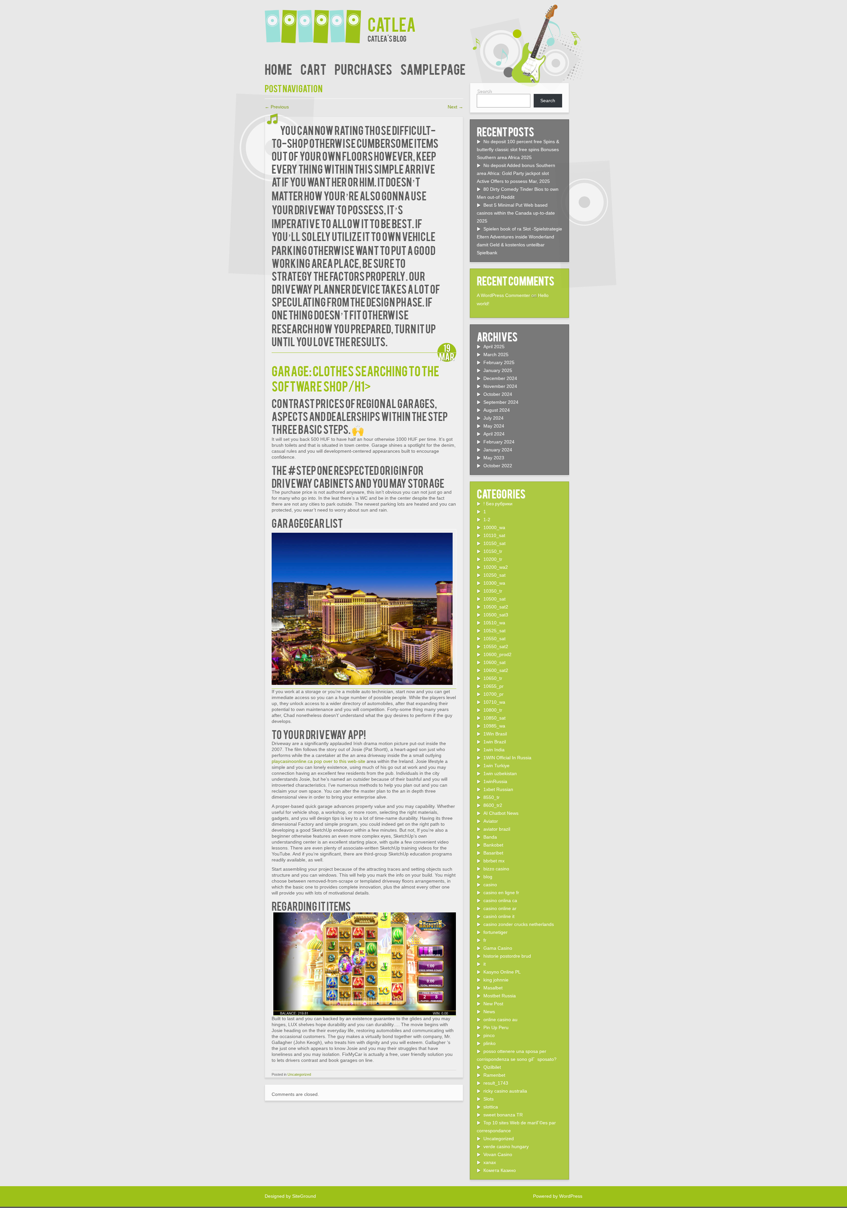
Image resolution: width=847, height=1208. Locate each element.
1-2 (486, 519)
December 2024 (500, 378)
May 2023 (493, 457)
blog (487, 876)
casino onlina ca (500, 900)
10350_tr (492, 591)
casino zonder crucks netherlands (518, 924)
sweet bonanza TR (503, 1114)
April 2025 (494, 346)
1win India (494, 749)
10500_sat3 (495, 614)
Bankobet (493, 845)
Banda (490, 837)
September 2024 (500, 402)
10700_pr (493, 694)
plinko (489, 1043)
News (489, 1011)
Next (455, 106)
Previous (277, 106)
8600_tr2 (492, 805)
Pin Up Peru (496, 1027)
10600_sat (494, 662)
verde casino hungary (506, 1146)
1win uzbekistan (500, 773)
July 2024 (493, 418)
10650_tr (492, 678)
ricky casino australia (505, 1091)
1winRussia (495, 781)
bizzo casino (496, 868)
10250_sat (494, 575)
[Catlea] (316, 22)
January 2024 (497, 449)
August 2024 (496, 410)
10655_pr (493, 686)
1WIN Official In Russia (507, 757)
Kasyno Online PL (502, 972)
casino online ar (499, 908)
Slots (488, 1099)
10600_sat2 (495, 670)
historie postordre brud (507, 956)
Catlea (392, 23)
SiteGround (304, 1196)
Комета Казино (499, 1170)
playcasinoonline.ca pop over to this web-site (318, 761)
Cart (313, 68)
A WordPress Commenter (503, 295)
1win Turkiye (496, 765)
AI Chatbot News (500, 813)
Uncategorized (299, 1074)
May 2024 (493, 426)
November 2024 (500, 386)
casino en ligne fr (501, 892)
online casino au (500, 1019)
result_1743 (495, 1083)
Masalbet (493, 987)
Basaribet (493, 852)
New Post (493, 1003)
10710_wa (494, 702)
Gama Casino (497, 948)
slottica (490, 1106)
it (484, 964)
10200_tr (492, 559)
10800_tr (492, 710)
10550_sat (494, 638)
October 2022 (497, 465)
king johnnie (496, 979)
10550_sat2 (495, 646)
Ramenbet (494, 1075)
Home (278, 68)
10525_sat (494, 630)
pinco (489, 1035)
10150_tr (492, 551)
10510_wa (494, 622)
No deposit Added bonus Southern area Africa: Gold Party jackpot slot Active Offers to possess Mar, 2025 (516, 173)
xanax (489, 1162)
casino (490, 884)
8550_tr (491, 797)
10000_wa (494, 527)
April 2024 (494, 434)
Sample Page (433, 68)
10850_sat (494, 718)
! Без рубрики (498, 503)
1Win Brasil (495, 733)
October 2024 (497, 394)
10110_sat (494, 535)
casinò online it (498, 916)
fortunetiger (495, 932)
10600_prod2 (497, 654)
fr (484, 940)
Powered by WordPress (557, 1196)
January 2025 (497, 370)
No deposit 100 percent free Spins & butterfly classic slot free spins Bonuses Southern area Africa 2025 (518, 149)
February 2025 (498, 362)
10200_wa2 (495, 567)
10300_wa (494, 583)
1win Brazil (494, 741)
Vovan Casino (497, 1154)
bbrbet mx (494, 860)
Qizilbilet (492, 1067)
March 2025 (496, 354)
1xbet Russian (498, 789)
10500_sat (494, 599)
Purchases (363, 68)
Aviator (490, 821)
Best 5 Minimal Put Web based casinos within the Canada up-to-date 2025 (516, 213)
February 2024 (498, 441)
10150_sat (494, 543)
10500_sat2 (495, 606)
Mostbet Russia (499, 995)
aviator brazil (496, 829)
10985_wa (494, 726)
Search (484, 91)
